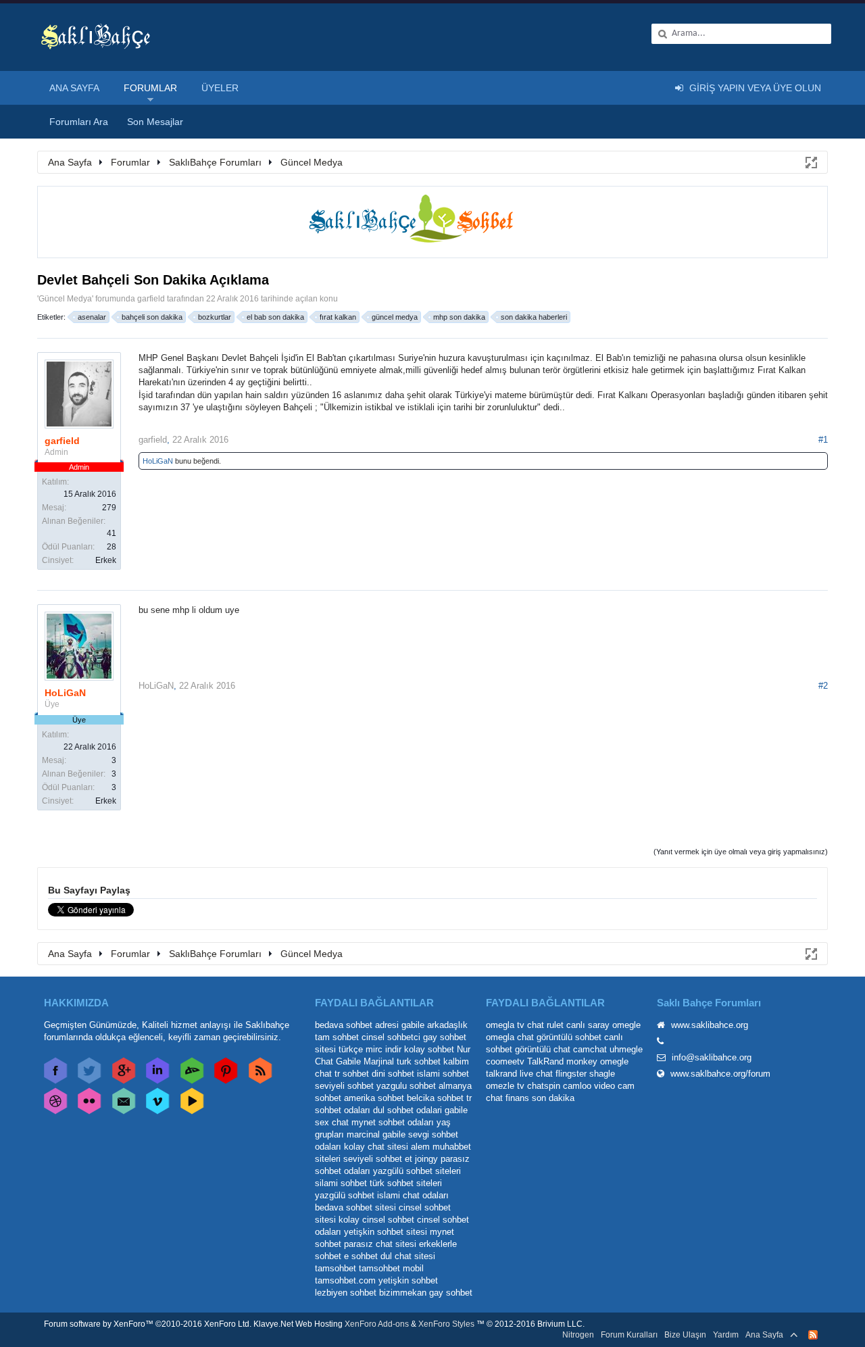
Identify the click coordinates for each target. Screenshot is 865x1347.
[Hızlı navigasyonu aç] (810, 161)
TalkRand (545, 1061)
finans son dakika (539, 1098)
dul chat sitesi (407, 1256)
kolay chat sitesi (376, 1147)
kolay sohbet (429, 1049)
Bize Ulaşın (685, 1335)
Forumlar (150, 87)
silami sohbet (341, 1183)
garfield (151, 298)
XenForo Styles (446, 1324)
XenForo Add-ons (377, 1324)
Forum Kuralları (629, 1335)
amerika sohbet (374, 1098)
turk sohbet (419, 1061)
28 (111, 547)
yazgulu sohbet (406, 1086)
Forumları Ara (78, 121)
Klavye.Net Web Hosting (298, 1324)
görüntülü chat (542, 1049)
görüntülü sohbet (569, 1037)
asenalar (92, 317)
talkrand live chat (519, 1074)
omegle (626, 1025)
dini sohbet (393, 1074)
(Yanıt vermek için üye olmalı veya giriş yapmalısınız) (740, 852)
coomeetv (505, 1061)
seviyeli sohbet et (377, 1159)
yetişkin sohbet (408, 1280)
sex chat (332, 1122)
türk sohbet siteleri (406, 1183)
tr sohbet (352, 1074)
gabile (456, 1110)
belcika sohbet (435, 1098)
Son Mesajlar (155, 121)
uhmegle (626, 1049)
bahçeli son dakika (152, 317)
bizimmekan (402, 1293)
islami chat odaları (413, 1195)
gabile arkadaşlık (434, 1025)
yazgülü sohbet (344, 1195)
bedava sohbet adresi (357, 1025)
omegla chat (510, 1037)
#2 (823, 686)
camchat (590, 1049)
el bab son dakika (275, 317)
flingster (571, 1074)
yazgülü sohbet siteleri (417, 1171)
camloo (577, 1086)
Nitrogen (578, 1335)
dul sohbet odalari (407, 1110)
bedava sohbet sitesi (355, 1207)
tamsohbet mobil (391, 1268)
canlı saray (588, 1025)
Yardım (726, 1335)
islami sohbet (443, 1074)
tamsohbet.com (345, 1280)
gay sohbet (450, 1293)
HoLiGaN (158, 461)
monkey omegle (597, 1061)
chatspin (543, 1086)
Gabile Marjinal (365, 1061)
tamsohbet (335, 1268)
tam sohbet (337, 1037)
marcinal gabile (376, 1134)
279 (109, 507)
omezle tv (505, 1086)
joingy (426, 1159)
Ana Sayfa (74, 87)
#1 (823, 440)
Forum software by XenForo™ (147, 1324)
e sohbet (361, 1256)
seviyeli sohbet (344, 1086)
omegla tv (505, 1025)
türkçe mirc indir (370, 1049)
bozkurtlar (214, 317)
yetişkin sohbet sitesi (385, 1232)
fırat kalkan (338, 317)
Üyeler (220, 87)
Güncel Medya (65, 298)
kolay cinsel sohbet (376, 1220)
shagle (602, 1074)
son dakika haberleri (534, 317)
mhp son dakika (459, 317)
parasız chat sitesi (380, 1244)
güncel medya (395, 317)
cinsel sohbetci (391, 1037)
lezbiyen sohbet (345, 1293)
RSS (813, 1335)
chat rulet (545, 1025)
